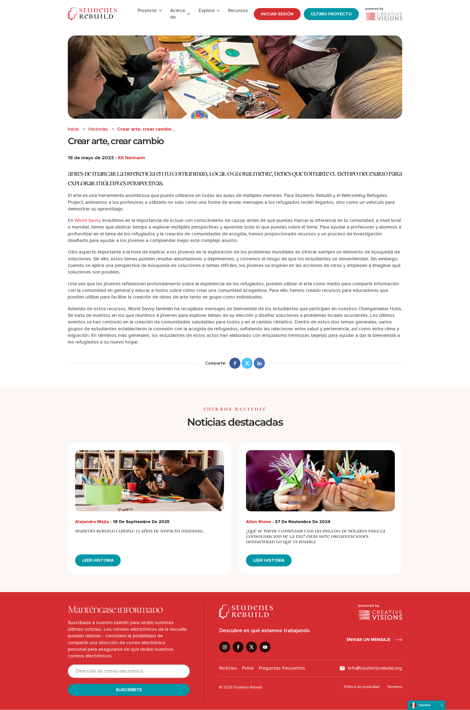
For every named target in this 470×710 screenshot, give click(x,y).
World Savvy (88, 220)
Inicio (73, 129)
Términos (394, 686)
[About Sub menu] (188, 14)
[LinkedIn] (259, 363)
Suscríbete (129, 689)
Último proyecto (331, 14)
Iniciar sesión (277, 14)
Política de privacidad (361, 686)
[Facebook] (234, 363)
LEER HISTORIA (98, 560)
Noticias (228, 668)
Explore (207, 10)
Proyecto (147, 10)
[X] (247, 363)
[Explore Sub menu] (218, 10)
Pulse (248, 668)
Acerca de (177, 14)
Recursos (238, 10)
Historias (98, 129)
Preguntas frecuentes (281, 668)
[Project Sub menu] (160, 10)
